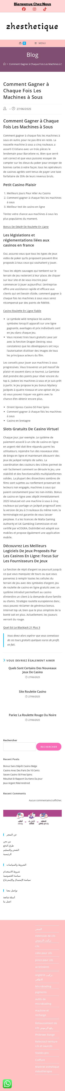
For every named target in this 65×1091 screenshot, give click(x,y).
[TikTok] (43, 9)
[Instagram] (34, 9)
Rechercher (10, 740)
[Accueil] (4, 64)
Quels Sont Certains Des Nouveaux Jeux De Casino (32, 670)
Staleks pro (42, 1053)
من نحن (7, 841)
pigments (41, 992)
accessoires (42, 967)
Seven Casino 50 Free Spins (17, 774)
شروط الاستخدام (11, 871)
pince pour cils (44, 960)
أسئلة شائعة (9, 897)
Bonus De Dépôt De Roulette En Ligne (26, 226)
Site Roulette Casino (32, 692)
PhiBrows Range (45, 1034)
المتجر (38, 929)
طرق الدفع (8, 845)
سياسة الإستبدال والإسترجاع (17, 879)
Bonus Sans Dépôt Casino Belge (20, 766)
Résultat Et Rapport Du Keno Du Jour (22, 778)
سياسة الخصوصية (12, 875)
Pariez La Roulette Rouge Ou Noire (32, 715)
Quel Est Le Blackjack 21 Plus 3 (21, 627)
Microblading (43, 986)
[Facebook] (23, 9)
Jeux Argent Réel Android (16, 783)
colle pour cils (43, 953)
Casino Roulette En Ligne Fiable (22, 311)
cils (37, 946)
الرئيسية (7, 854)
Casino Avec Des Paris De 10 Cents (21, 770)
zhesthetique (32, 25)
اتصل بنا (7, 901)
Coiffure (40, 1060)
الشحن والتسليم (11, 850)
